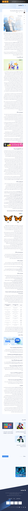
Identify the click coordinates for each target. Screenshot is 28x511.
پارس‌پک (8, 495)
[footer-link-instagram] (23, 507)
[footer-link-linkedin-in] (25, 507)
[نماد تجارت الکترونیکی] (12, 502)
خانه (22, 12)
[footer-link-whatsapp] (17, 507)
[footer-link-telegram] (21, 507)
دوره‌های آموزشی (18, 498)
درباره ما (14, 498)
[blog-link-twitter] (24, 17)
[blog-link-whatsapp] (24, 21)
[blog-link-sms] (24, 23)
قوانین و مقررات (10, 498)
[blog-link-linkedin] (24, 15)
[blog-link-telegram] (24, 19)
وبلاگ (19, 12)
